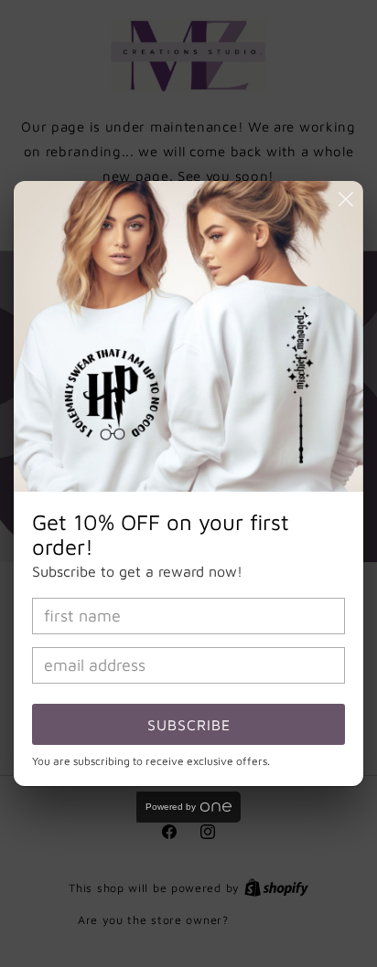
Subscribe (189, 725)
